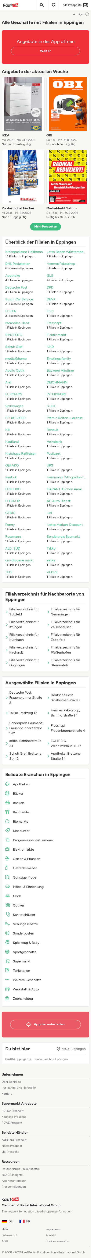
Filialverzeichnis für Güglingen (24, 662)
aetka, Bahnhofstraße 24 (25, 743)
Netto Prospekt (12, 1146)
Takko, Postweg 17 (23, 713)
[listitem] (23, 111)
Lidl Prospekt (10, 1152)
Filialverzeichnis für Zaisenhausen (65, 624)
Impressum (53, 1229)
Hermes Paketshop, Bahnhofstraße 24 (65, 712)
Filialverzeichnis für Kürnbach (24, 637)
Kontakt (51, 1235)
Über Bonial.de (11, 1082)
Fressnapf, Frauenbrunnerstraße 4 (68, 728)
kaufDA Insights (12, 1175)
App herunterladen (14, 1181)
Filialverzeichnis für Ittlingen (24, 624)
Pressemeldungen (14, 1187)
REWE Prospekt (12, 1123)
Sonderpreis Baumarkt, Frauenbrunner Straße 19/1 (26, 728)
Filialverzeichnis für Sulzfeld (24, 611)
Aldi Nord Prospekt (14, 1140)
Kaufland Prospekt (14, 1117)
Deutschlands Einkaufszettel (21, 1169)
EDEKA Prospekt (12, 1111)
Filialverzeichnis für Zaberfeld (65, 637)
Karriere (7, 1094)
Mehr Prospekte (45, 226)
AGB (5, 1241)
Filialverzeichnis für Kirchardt (24, 649)
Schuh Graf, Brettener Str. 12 (26, 756)
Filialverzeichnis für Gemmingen (65, 611)
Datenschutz (10, 1235)
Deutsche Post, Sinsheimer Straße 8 (66, 697)
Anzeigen (78, 14)
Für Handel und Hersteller (19, 1088)
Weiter (45, 51)
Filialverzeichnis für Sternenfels (65, 662)
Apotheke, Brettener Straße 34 (66, 756)
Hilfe (5, 1229)
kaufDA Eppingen (16, 1059)
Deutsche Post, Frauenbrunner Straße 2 (25, 697)
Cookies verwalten (58, 1241)
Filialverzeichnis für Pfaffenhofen (65, 649)
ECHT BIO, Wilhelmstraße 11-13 (66, 743)
